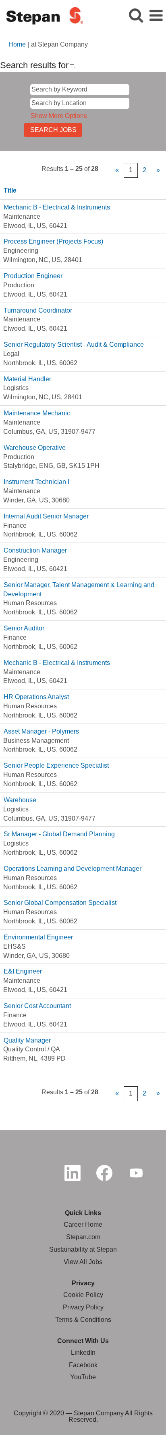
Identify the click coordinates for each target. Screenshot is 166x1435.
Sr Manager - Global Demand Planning (59, 834)
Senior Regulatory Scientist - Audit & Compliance (74, 344)
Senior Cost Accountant (37, 1005)
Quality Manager (27, 1040)
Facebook (83, 1365)
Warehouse (20, 800)
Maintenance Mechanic (37, 413)
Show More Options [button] (59, 115)
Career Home (83, 1224)
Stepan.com (83, 1237)
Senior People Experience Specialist (56, 765)
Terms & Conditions (83, 1319)
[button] (156, 15)
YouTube (83, 1377)
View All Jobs (83, 1261)
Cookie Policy (83, 1294)
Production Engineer (33, 275)
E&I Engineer (23, 971)
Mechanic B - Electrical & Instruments (57, 207)
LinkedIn (83, 1352)
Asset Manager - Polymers (41, 731)
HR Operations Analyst (36, 696)
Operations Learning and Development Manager (72, 868)
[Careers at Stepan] (41, 15)
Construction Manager (35, 550)
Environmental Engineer (38, 937)
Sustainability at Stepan (83, 1249)
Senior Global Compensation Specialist (60, 902)
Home (17, 44)
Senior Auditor (24, 628)
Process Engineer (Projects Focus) (53, 241)
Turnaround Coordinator (38, 310)
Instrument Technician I (36, 481)
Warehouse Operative (35, 447)
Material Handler (27, 379)
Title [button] (10, 190)
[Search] (136, 15)
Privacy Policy (83, 1307)
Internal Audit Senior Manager (46, 516)
